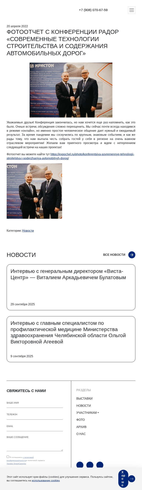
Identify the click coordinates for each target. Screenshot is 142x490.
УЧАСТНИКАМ (86, 412)
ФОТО (80, 419)
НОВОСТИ (83, 405)
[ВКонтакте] (99, 465)
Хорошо (123, 479)
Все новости (114, 254)
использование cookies (46, 480)
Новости (28, 230)
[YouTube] (79, 465)
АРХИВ (81, 426)
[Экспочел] (30, 10)
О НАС (81, 433)
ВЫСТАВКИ (84, 398)
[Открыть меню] (131, 10)
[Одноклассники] (89, 465)
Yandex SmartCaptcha (16, 464)
